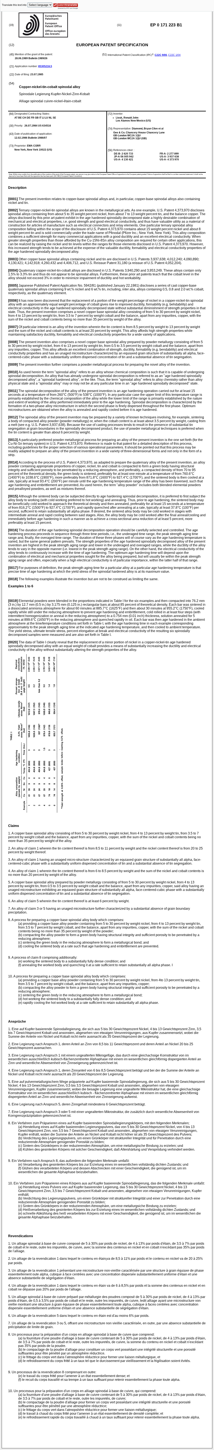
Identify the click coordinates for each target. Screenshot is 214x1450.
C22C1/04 (174, 55)
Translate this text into (14, 5)
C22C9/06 (161, 55)
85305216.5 (45, 66)
